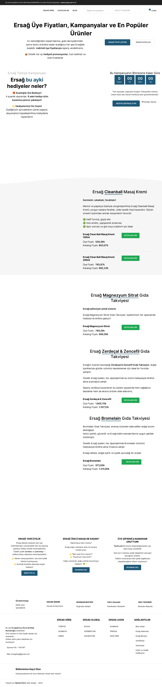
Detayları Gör (130, 235)
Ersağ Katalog (143, 42)
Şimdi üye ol (29, 573)
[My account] (144, 10)
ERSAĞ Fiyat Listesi (117, 42)
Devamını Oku (132, 567)
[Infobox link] (19, 604)
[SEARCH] (137, 10)
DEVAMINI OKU (81, 570)
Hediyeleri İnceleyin (126, 103)
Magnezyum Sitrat (99, 315)
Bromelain (130, 443)
